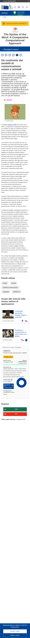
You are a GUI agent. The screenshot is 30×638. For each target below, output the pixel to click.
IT (17, 54)
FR (13, 54)
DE (2, 54)
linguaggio (6, 291)
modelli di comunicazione (10, 287)
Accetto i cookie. (15, 631)
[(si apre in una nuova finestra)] (7, 6)
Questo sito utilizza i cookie (11, 625)
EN (6, 54)
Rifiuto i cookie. (15, 635)
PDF (16, 414)
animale (13, 283)
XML (16, 409)
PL (20, 54)
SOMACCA (11, 124)
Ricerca (23, 7)
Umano (5, 283)
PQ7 (5, 17)
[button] (19, 7)
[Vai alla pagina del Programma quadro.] (15, 29)
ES (9, 54)
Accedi (15, 7)
